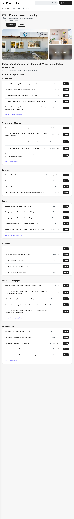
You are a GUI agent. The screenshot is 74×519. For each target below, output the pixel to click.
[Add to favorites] (3, 25)
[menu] (3, 3)
